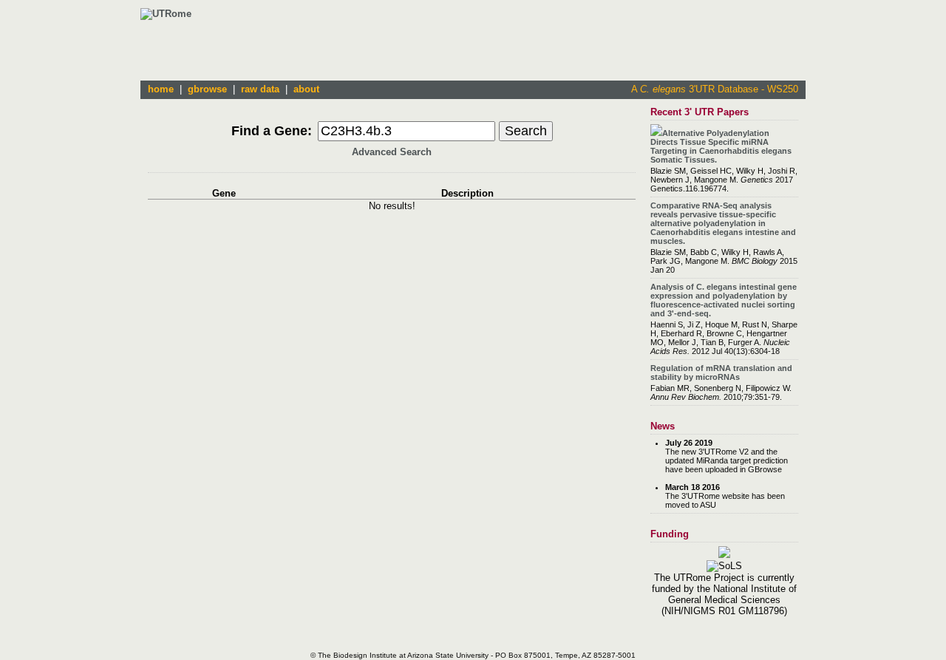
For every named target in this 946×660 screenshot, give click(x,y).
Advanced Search (392, 151)
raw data (260, 89)
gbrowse (207, 89)
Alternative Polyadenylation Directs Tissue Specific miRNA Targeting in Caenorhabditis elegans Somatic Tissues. (721, 146)
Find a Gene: (271, 130)
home (161, 89)
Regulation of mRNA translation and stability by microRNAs (721, 372)
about (306, 89)
